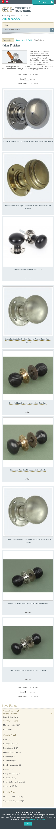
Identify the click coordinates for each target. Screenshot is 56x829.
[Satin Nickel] (28, 311)
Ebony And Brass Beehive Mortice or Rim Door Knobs (28, 403)
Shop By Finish (27, 40)
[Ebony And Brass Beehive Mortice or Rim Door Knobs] (28, 375)
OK (52, 30)
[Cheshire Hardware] (28, 9)
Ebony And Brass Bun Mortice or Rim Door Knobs (28, 470)
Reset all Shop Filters (10, 717)
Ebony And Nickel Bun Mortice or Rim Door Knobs (28, 670)
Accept (28, 824)
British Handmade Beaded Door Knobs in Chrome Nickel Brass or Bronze (28, 541)
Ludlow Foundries (10, 752)
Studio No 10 (8, 786)
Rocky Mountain (10, 773)
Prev (25, 83)
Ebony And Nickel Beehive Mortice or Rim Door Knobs (28, 603)
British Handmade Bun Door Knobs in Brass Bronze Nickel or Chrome (28, 141)
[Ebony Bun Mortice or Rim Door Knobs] (28, 242)
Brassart (6, 769)
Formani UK (8, 778)
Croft (5, 739)
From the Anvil (9, 748)
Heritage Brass (9, 744)
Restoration (8, 761)
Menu (6, 25)
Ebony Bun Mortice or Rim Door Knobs (28, 269)
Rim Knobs (7, 729)
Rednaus (7, 757)
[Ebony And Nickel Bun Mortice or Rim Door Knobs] (28, 642)
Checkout (42, 2)
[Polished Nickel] (28, 114)
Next (36, 83)
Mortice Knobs (9, 725)
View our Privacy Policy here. (35, 819)
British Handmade (10, 765)
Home (18, 40)
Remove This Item (51, 713)
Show (22, 79)
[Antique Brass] (28, 178)
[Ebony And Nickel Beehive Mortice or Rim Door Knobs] (28, 576)
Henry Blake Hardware (12, 782)
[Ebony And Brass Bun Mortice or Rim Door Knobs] (28, 442)
